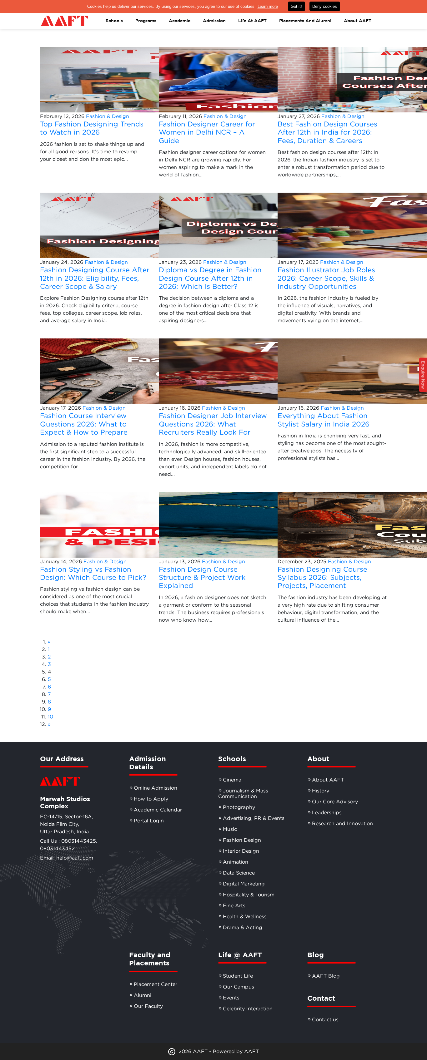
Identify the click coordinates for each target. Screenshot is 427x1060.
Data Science (239, 872)
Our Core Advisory (335, 801)
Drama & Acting (242, 927)
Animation (235, 862)
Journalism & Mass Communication (243, 793)
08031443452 (57, 848)
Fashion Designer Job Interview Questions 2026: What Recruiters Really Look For (213, 424)
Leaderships (327, 812)
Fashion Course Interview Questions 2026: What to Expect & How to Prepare (84, 424)
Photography (239, 807)
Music (230, 829)
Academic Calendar (158, 809)
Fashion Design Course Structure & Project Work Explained (202, 577)
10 (50, 716)
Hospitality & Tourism (248, 894)
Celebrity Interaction (248, 1008)
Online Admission (155, 788)
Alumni (142, 995)
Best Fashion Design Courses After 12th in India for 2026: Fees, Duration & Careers (327, 132)
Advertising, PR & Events (253, 818)
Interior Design (241, 851)
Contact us (325, 1019)
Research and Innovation (342, 823)
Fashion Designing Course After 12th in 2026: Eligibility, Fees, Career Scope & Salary (94, 278)
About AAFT (328, 779)
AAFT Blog (326, 976)
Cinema (232, 779)
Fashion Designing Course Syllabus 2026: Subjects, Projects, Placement (322, 577)
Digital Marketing (244, 883)
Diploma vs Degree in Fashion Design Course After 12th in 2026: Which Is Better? (210, 278)
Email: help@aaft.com (66, 857)
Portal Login (149, 820)
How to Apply (151, 798)
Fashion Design (242, 840)
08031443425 (78, 841)
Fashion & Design (107, 116)
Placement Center (155, 984)
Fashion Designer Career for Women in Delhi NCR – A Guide (207, 132)
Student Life (238, 976)
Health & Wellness (245, 916)
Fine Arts (234, 905)
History (320, 790)
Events (231, 997)
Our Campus (238, 986)
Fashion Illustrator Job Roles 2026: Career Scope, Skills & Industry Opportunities (326, 278)
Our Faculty (148, 1006)
